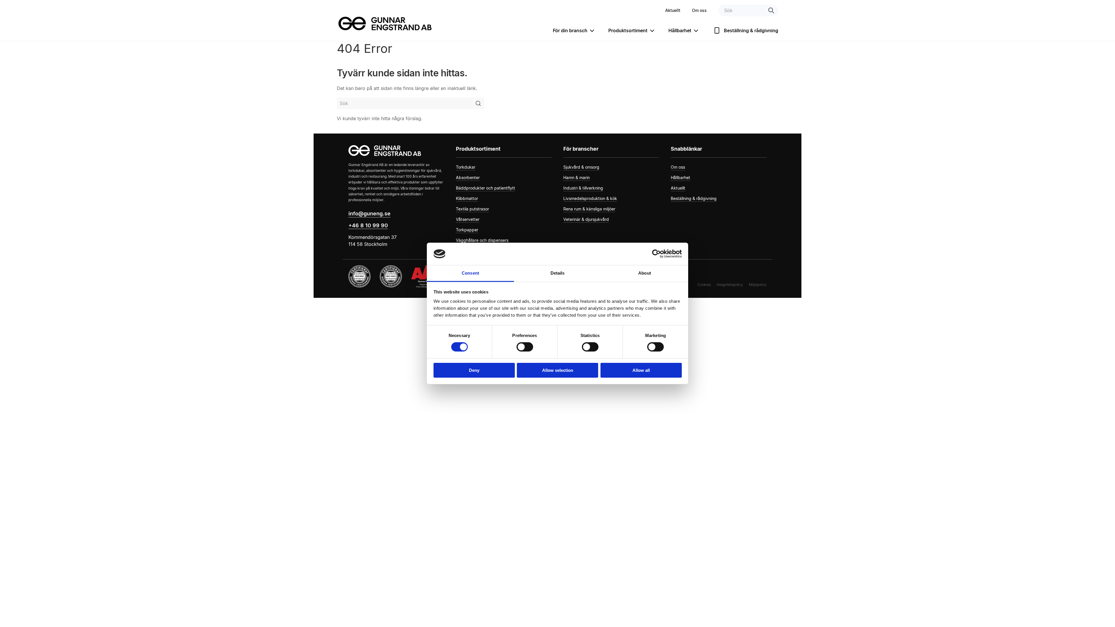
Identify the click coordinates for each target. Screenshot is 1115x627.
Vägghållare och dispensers (482, 240)
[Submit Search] (478, 103)
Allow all (641, 370)
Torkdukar (465, 167)
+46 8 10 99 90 (368, 225)
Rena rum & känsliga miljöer (589, 208)
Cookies (704, 284)
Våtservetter (467, 219)
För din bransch (570, 30)
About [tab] (644, 273)
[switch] (525, 347)
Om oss (699, 10)
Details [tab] (558, 273)
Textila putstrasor (472, 208)
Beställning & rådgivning (751, 30)
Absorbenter (468, 177)
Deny (474, 370)
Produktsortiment (628, 30)
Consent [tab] (470, 273)
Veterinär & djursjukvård (586, 219)
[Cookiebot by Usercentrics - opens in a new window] (656, 253)
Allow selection (557, 370)
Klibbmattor (467, 198)
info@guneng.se (369, 213)
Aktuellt (672, 10)
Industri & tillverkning (583, 187)
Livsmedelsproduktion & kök (590, 198)
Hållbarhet (679, 30)
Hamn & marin (576, 177)
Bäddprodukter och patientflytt (485, 187)
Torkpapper (467, 229)
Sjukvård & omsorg (581, 167)
